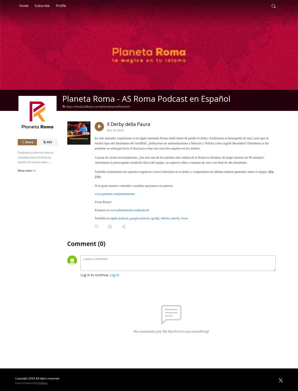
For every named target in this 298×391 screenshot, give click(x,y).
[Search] (273, 6)
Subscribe (42, 5)
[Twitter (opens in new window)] (281, 380)
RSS (49, 142)
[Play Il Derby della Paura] (99, 126)
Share (29, 142)
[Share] (123, 227)
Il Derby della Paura (128, 124)
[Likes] (96, 226)
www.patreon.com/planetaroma (115, 194)
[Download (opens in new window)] (110, 227)
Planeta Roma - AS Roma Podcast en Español (146, 98)
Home (23, 5)
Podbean (42, 383)
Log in (114, 275)
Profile (61, 5)
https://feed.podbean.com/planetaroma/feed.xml (98, 106)
